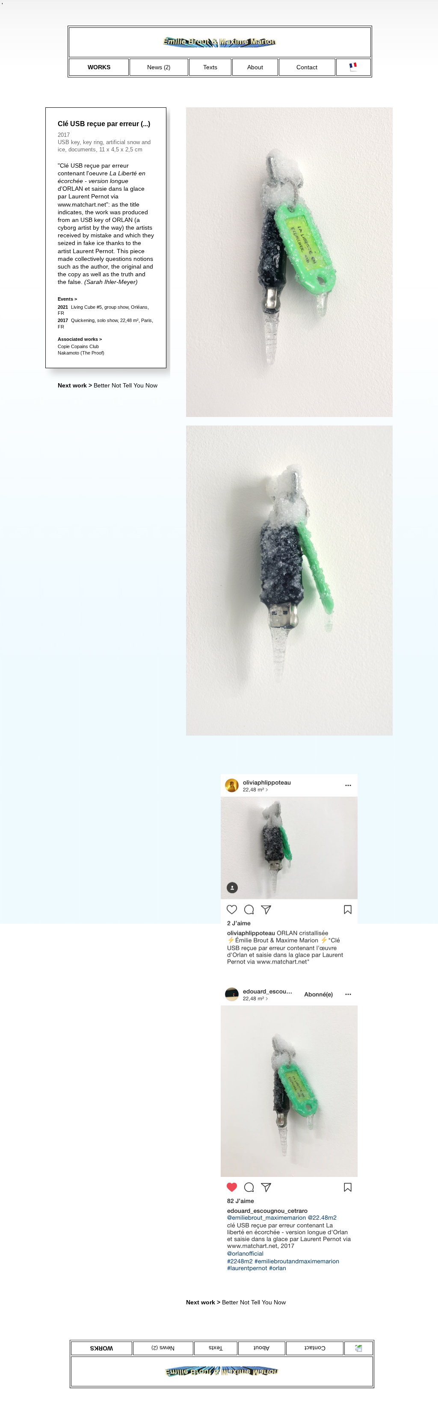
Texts (210, 67)
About (255, 67)
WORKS (99, 67)
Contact (306, 67)
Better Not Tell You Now (107, 385)
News (158, 67)
